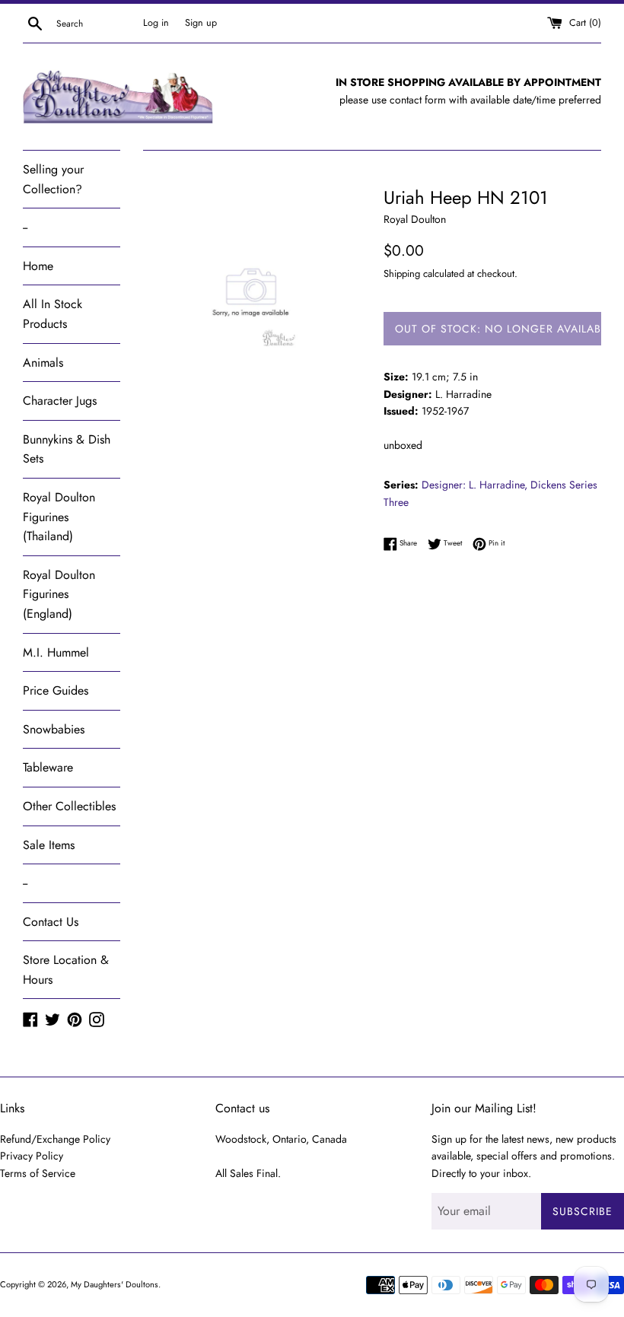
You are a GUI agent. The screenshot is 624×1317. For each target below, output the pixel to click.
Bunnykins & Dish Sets (66, 449)
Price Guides (55, 690)
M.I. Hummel (56, 652)
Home (38, 266)
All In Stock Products (52, 313)
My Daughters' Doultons (114, 1284)
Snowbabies (53, 729)
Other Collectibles (69, 806)
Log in (156, 23)
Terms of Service (37, 1173)
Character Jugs (60, 400)
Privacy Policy (31, 1155)
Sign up (201, 23)
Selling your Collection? (53, 179)
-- (25, 227)
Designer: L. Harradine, (474, 484)
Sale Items (49, 845)
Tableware (48, 767)
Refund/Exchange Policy (55, 1139)
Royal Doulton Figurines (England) (59, 594)
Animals (43, 362)
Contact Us (50, 921)
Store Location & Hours (66, 969)
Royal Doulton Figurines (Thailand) (59, 516)
